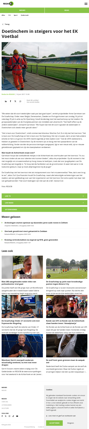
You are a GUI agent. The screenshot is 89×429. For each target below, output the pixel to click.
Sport (16, 15)
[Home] (22, 3)
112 (9, 15)
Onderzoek (25, 15)
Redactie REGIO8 (8, 94)
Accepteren (54, 423)
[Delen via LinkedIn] (5, 101)
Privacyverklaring (29, 427)
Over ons (5, 402)
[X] (6, 416)
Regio (66, 10)
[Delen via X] (15, 101)
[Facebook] (2, 416)
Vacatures (5, 408)
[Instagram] (9, 416)
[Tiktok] (13, 416)
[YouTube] (17, 416)
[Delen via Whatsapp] (20, 101)
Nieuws (22, 10)
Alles (3, 15)
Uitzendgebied (7, 405)
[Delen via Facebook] (10, 101)
